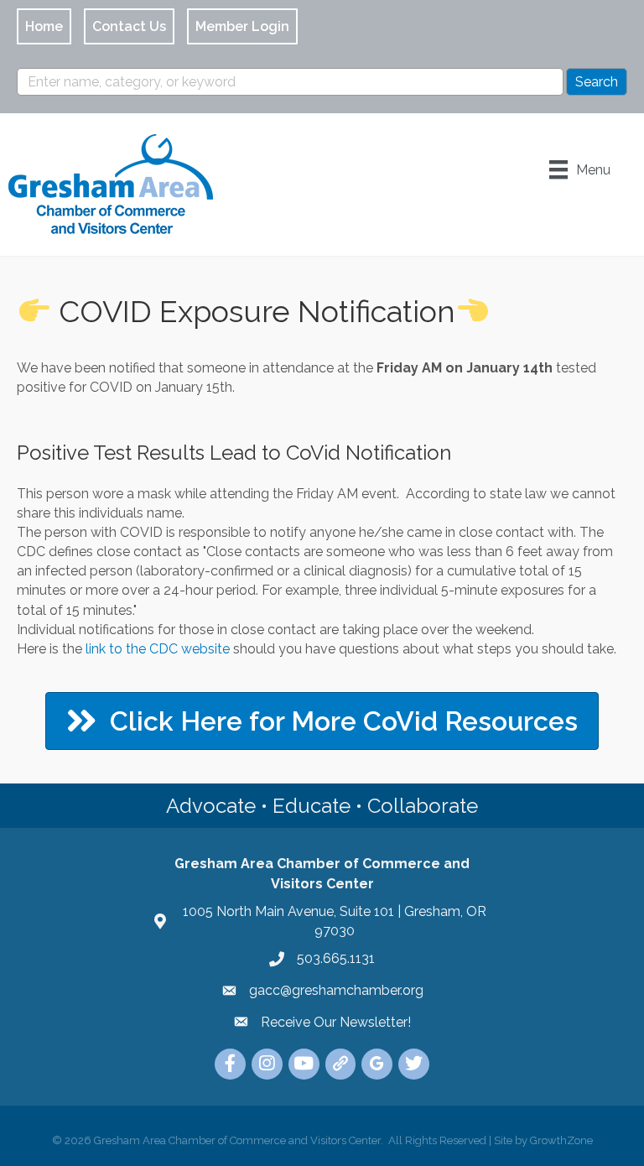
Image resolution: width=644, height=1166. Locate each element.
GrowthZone (561, 1140)
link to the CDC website (158, 649)
